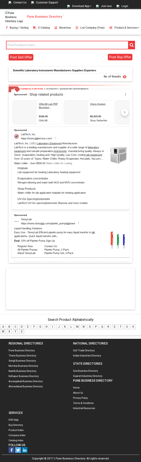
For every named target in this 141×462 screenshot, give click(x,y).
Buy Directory (16, 425)
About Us (78, 392)
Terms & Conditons (83, 403)
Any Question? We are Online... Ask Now (133, 454)
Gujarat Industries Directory (87, 376)
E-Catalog (44, 27)
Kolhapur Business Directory (24, 376)
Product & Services (126, 27)
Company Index (17, 435)
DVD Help (14, 419)
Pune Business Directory (22, 350)
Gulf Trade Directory (84, 350)
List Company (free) (92, 27)
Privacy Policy (80, 398)
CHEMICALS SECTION (32, 89)
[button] (81, 6)
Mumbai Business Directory (23, 365)
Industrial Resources (84, 408)
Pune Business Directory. (71, 458)
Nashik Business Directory (22, 371)
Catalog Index (16, 440)
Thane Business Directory (22, 355)
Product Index (16, 430)
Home (76, 387)
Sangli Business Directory (22, 360)
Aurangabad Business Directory (26, 381)
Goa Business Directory (85, 370)
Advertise (65, 27)
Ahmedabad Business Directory (26, 386)
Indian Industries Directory (87, 355)
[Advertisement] (70, 288)
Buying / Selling (19, 27)
